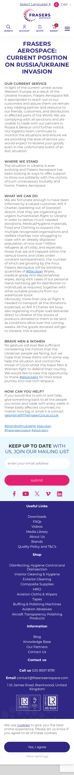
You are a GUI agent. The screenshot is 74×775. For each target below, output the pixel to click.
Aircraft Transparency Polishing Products (37, 616)
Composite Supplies (37, 584)
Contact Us (37, 652)
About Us (37, 537)
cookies (23, 725)
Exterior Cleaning (37, 579)
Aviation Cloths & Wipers (37, 594)
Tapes (37, 599)
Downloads (37, 517)
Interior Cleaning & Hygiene (37, 574)
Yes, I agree (37, 747)
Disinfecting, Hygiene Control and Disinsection (37, 567)
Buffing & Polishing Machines (37, 604)
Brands (37, 542)
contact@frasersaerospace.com (37, 678)
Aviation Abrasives (37, 609)
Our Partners (37, 647)
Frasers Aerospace (37, 15)
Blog (37, 637)
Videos (37, 527)
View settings (37, 756)
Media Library (37, 532)
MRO (37, 589)
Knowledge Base (37, 642)
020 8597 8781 (37, 670)
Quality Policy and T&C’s (37, 547)
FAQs (37, 522)
